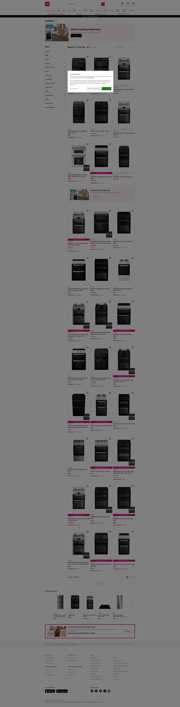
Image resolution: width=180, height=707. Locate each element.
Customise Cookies (74, 88)
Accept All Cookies (106, 88)
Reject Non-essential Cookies (94, 88)
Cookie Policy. (91, 78)
